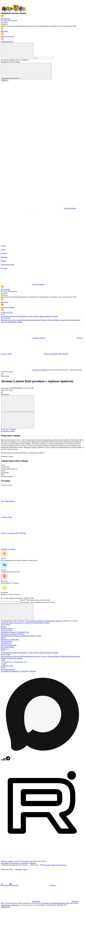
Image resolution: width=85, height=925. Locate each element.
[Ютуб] (42, 843)
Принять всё (5, 907)
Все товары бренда (8, 501)
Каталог (4, 626)
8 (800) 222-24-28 (7, 666)
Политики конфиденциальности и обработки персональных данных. (25, 623)
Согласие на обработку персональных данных (45, 621)
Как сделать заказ (14, 320)
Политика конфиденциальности (55, 865)
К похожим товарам (8, 431)
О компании (5, 316)
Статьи (30, 316)
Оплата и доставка (47, 320)
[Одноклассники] (4, 760)
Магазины (4, 320)
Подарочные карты (73, 320)
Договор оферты (39, 316)
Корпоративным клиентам (30, 320)
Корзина (53, 885)
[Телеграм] (8, 760)
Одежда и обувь (6, 517)
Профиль (75, 901)
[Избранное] (16, 224)
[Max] (42, 755)
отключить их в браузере (10, 905)
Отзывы (55, 316)
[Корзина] (16, 240)
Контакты (13, 316)
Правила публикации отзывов (11, 322)
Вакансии (48, 316)
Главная (6, 885)
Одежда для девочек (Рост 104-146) (13, 533)
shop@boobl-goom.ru (8, 669)
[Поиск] (17, 51)
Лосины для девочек (8, 549)
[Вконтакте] (2, 760)
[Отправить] (17, 611)
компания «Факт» (21, 869)
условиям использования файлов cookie (55, 903)
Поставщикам (22, 316)
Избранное (36, 901)
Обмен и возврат (60, 320)
